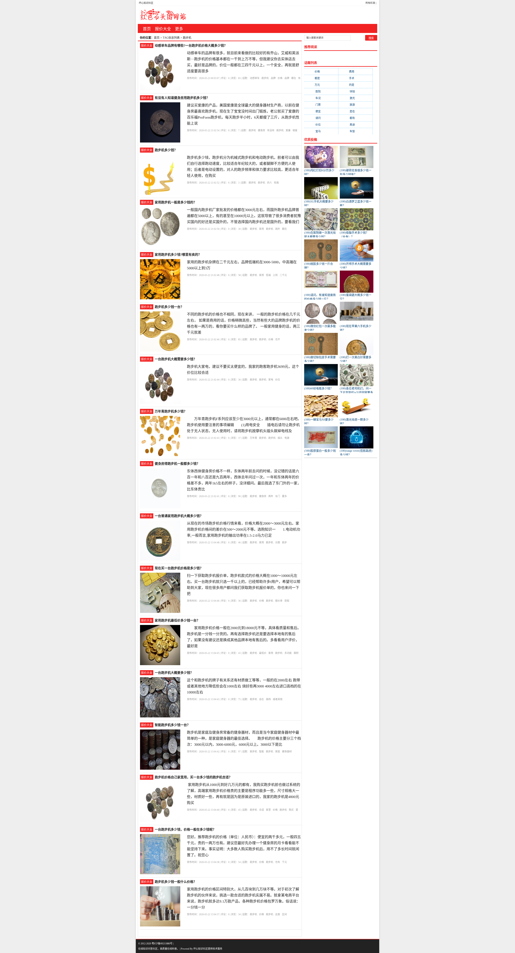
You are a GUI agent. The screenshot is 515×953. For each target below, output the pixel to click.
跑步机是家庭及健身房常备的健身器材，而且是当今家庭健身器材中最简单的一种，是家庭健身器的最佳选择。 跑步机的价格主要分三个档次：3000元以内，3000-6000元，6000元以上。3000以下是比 (244, 738)
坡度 (295, 130)
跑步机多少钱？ (166, 150)
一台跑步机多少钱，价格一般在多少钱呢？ (185, 829)
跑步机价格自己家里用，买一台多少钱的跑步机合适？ (193, 777)
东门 (277, 496)
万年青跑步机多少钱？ (171, 411)
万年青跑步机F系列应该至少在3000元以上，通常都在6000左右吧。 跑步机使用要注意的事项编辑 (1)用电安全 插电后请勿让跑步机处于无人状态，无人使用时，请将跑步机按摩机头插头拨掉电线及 (247, 425)
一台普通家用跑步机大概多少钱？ (179, 516)
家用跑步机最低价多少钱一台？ (177, 620)
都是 (321, 78)
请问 (321, 117)
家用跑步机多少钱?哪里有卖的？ (178, 254)
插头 (280, 438)
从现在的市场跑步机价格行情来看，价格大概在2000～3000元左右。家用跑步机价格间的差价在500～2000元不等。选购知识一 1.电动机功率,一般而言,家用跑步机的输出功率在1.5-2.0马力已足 (243, 529)
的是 (355, 84)
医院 (321, 91)
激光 (355, 98)
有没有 (270, 130)
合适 (261, 809)
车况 (321, 98)
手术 (355, 78)
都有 (355, 117)
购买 (291, 809)
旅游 (355, 104)
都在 (293, 78)
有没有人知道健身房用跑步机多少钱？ (182, 98)
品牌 (273, 78)
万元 (321, 84)
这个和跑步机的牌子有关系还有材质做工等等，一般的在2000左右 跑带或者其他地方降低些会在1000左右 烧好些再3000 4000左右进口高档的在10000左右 (244, 686)
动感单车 (255, 78)
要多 (284, 496)
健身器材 (287, 751)
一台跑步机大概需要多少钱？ (176, 359)
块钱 (355, 91)
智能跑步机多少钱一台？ (172, 725)
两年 (270, 496)
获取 (286, 600)
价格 (280, 78)
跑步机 (265, 78)
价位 (277, 379)
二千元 (283, 275)
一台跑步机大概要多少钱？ (174, 672)
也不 (277, 339)
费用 (355, 71)
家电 (270, 379)
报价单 (278, 600)
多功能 (288, 653)
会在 (261, 699)
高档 (268, 699)
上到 (275, 275)
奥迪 (355, 124)
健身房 (261, 130)
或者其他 (277, 699)
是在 (355, 111)
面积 (296, 653)
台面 (277, 542)
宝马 (321, 131)
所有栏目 (370, 3)
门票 (321, 104)
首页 (147, 29)
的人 (269, 182)
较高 (276, 182)
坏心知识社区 (146, 3)
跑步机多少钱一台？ (169, 307)
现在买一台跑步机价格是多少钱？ (179, 568)
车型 (355, 131)
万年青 (253, 438)
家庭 (277, 751)
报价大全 (163, 29)
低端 (268, 275)
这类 (277, 914)
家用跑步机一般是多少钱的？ (176, 202)
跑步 (284, 542)
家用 (261, 229)
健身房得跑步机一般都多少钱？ (177, 463)
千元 (284, 862)
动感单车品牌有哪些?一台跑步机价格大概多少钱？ (191, 45)
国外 (277, 229)
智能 (261, 751)
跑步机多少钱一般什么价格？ (176, 881)
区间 (284, 914)
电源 (286, 438)
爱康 (288, 130)
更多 (179, 29)
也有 (277, 862)
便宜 (321, 111)
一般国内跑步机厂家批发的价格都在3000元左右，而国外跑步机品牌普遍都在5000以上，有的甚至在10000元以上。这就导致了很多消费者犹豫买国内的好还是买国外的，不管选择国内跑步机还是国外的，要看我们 (244, 216)
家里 (268, 809)
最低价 (262, 653)
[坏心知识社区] (163, 15)
